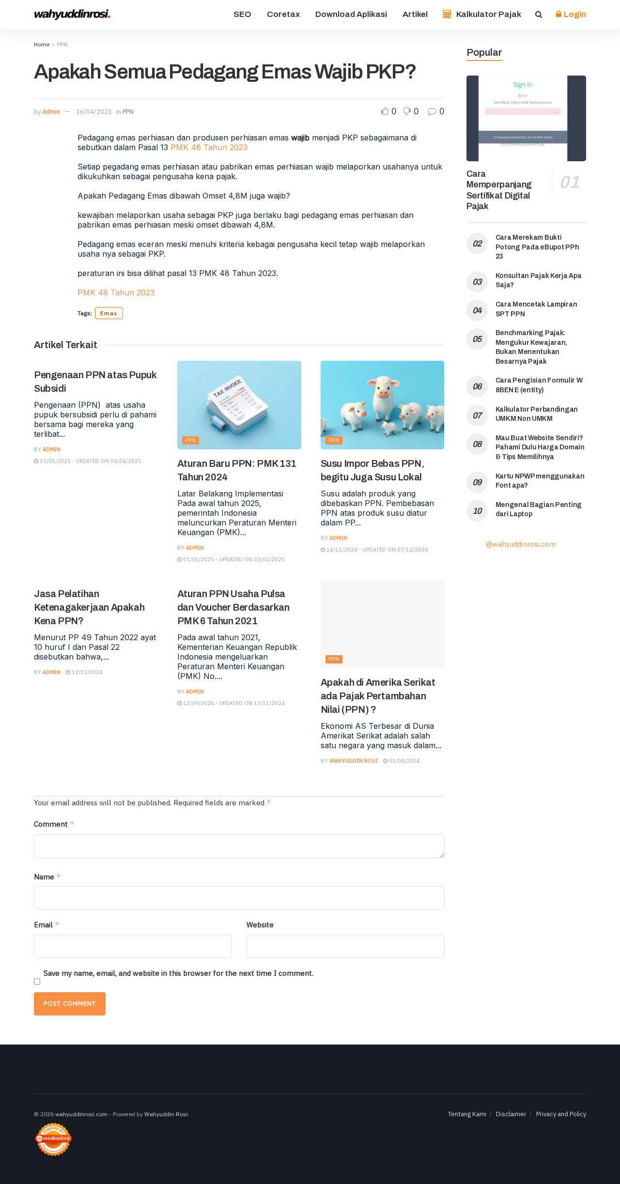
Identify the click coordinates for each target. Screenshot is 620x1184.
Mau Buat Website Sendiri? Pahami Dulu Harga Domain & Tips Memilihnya (540, 447)
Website (260, 924)
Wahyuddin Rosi (353, 760)
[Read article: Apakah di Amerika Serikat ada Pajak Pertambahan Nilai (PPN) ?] (383, 624)
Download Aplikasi (351, 14)
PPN (62, 44)
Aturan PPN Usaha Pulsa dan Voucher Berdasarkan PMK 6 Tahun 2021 (233, 607)
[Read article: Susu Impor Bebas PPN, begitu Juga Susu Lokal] (383, 405)
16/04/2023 (94, 112)
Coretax (283, 14)
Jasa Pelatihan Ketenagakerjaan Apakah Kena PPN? (89, 607)
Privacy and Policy (561, 1114)
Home (41, 44)
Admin (51, 112)
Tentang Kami (467, 1114)
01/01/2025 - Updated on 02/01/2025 (233, 559)
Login (574, 14)
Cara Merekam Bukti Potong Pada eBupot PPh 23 (537, 247)
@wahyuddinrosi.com (521, 544)
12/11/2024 (86, 672)
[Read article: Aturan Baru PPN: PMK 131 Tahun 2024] (239, 405)
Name (47, 876)
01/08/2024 (404, 760)
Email (47, 924)
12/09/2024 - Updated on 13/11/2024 (233, 703)
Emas (109, 313)
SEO (242, 14)
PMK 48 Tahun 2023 (209, 147)
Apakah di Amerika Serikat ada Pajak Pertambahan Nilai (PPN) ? (378, 696)
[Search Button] (538, 14)
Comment (54, 824)
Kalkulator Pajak (488, 14)
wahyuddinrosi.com (81, 1114)
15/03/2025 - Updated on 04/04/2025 (89, 461)
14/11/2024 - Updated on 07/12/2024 (376, 549)
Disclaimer (511, 1114)
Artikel (415, 14)
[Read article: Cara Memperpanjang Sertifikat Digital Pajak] (526, 118)
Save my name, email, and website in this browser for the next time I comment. (178, 973)
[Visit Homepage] (72, 14)
